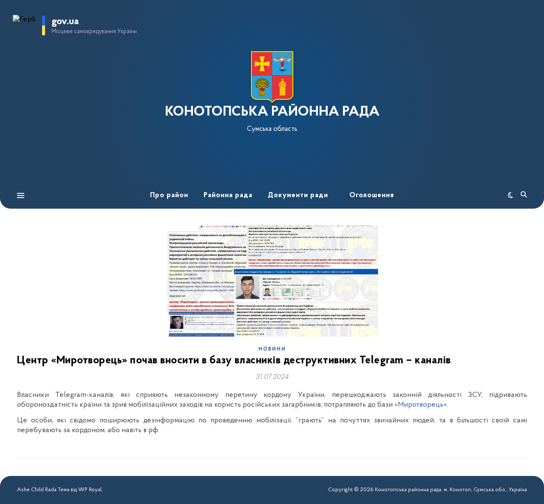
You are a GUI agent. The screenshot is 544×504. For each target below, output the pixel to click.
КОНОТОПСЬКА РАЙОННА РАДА (272, 112)
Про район (169, 195)
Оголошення (371, 195)
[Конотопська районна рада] (272, 77)
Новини (272, 349)
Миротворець (420, 405)
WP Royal (90, 490)
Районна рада (228, 195)
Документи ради (298, 195)
